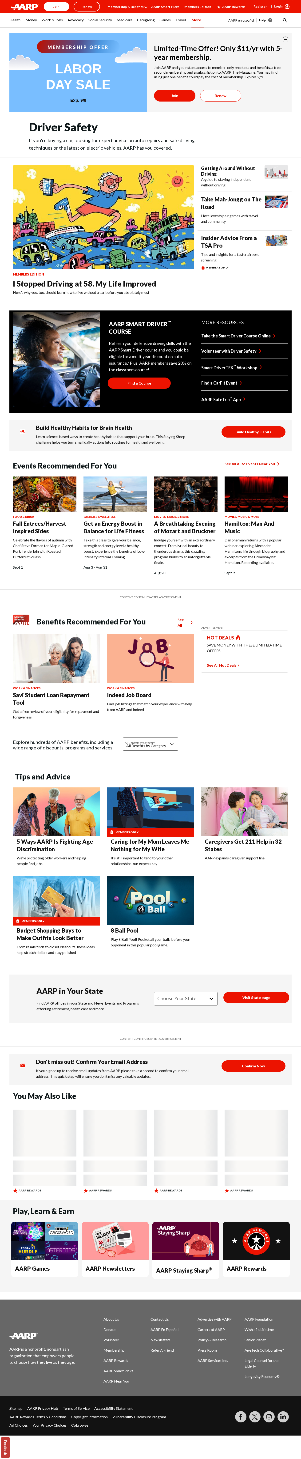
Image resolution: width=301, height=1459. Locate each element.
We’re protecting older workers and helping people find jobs (51, 861)
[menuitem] (15, 22)
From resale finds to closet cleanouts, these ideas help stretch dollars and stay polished (56, 950)
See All (181, 622)
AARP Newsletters (110, 1268)
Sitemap (16, 1408)
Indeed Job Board (129, 695)
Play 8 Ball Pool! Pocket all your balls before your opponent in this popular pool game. (150, 942)
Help (262, 20)
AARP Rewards (234, 7)
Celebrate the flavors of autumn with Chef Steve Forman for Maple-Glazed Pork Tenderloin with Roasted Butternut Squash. (43, 548)
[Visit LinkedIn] (283, 1416)
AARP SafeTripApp (221, 399)
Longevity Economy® (262, 1376)
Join (174, 95)
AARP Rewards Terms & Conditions (38, 1416)
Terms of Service (76, 1408)
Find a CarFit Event (219, 383)
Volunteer (111, 1340)
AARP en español (241, 20)
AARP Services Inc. (213, 1360)
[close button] (285, 39)
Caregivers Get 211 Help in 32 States (243, 845)
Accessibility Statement (113, 1408)
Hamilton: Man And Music (249, 527)
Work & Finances (26, 688)
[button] (284, 20)
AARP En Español (164, 1329)
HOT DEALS (220, 637)
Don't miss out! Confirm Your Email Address (92, 1061)
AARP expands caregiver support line (235, 858)
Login (278, 6)
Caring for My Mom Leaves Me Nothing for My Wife (150, 845)
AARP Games (32, 1268)
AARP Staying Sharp (184, 1270)
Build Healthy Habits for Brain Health (84, 427)
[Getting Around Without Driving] (276, 176)
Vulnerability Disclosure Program (139, 1416)
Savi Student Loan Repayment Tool (51, 699)
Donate (109, 1329)
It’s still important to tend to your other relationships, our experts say (142, 861)
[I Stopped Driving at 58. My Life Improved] (103, 217)
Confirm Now (253, 1066)
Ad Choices (18, 1425)
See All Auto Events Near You (250, 463)
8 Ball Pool (124, 930)
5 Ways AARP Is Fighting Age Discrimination (55, 845)
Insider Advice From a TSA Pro (229, 241)
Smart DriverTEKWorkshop (229, 367)
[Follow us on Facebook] (240, 1416)
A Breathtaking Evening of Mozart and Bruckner (185, 527)
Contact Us (159, 1319)
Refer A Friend (162, 1350)
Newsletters (160, 1340)
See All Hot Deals (222, 665)
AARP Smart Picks (165, 7)
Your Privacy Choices (49, 1425)
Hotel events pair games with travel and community (229, 218)
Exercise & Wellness (99, 516)
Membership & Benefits (125, 7)
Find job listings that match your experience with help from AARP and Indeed (149, 707)
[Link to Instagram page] (269, 1416)
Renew (220, 95)
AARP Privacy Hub (42, 1408)
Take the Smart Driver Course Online (236, 335)
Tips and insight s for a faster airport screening (230, 257)
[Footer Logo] (42, 1335)
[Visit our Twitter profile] (255, 1416)
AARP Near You (116, 1381)
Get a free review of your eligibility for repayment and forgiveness (56, 714)
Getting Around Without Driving (228, 171)
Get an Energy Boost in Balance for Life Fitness (113, 527)
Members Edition (197, 7)
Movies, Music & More (171, 516)
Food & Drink (23, 516)
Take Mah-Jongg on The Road (231, 203)
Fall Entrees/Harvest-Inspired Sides (40, 527)
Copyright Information (89, 1416)
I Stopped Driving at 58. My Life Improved (84, 283)
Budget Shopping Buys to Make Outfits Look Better (50, 934)
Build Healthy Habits (253, 432)
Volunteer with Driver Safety (229, 351)
